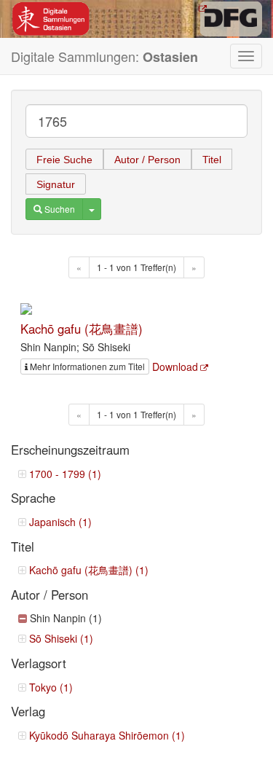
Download (175, 366)
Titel (211, 159)
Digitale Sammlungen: (104, 56)
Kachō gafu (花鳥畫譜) (81, 328)
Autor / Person (147, 159)
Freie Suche (64, 159)
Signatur (55, 184)
